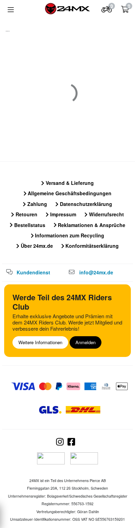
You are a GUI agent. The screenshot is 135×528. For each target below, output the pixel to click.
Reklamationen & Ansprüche (90, 224)
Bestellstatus (29, 224)
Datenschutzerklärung (85, 203)
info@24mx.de (96, 272)
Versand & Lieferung (69, 182)
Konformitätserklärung (91, 245)
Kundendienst (33, 272)
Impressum (62, 214)
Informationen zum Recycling (69, 235)
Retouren (25, 214)
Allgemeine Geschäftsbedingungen (68, 193)
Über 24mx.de (36, 245)
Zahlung (36, 203)
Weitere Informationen (40, 342)
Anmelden (85, 342)
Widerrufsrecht (106, 214)
